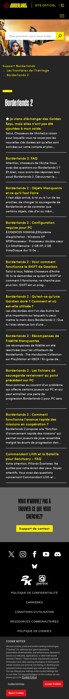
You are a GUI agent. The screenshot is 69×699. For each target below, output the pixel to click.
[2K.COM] (27, 580)
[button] (62, 15)
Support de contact (34, 528)
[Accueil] (16, 5)
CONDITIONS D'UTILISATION (34, 612)
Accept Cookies (53, 684)
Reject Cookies (16, 693)
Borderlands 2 (18, 75)
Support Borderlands (19, 66)
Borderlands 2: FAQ (22, 158)
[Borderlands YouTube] (46, 554)
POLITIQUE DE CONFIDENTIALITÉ (34, 593)
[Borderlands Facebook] (34, 554)
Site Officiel (45, 5)
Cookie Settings (16, 684)
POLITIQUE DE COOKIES (34, 631)
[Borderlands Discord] (57, 554)
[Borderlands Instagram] (23, 554)
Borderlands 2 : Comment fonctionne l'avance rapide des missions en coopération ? (31, 419)
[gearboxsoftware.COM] (42, 580)
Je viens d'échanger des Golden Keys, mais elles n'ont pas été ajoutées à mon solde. (33, 123)
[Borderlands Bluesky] (34, 566)
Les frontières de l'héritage (28, 70)
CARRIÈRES (34, 602)
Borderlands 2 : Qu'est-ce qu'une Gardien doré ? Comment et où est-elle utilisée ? (33, 301)
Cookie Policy (29, 677)
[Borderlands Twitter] (11, 554)
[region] (34, 668)
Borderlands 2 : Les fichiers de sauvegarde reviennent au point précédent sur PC (32, 375)
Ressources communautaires (34, 621)
